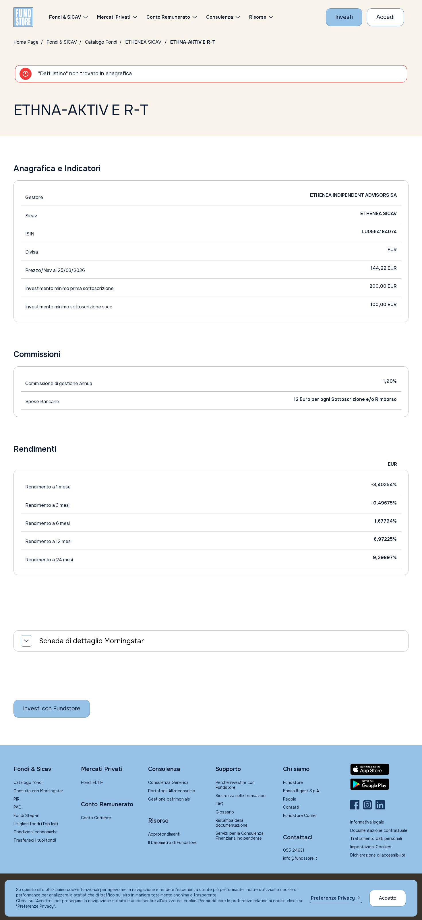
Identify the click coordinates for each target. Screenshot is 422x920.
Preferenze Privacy (333, 898)
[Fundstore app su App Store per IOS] (379, 769)
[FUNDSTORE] (23, 17)
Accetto (387, 898)
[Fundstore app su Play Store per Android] (379, 784)
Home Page (25, 42)
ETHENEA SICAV (143, 42)
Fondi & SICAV (62, 42)
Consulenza (219, 17)
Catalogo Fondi (101, 42)
